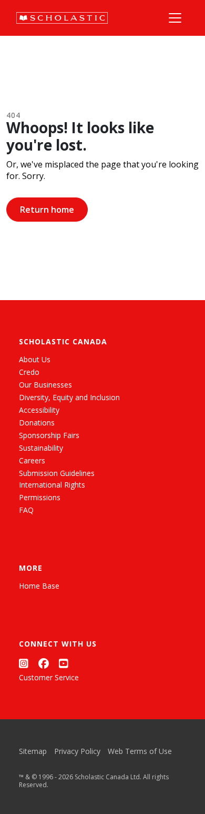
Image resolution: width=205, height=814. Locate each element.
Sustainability (41, 448)
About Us (34, 359)
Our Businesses (45, 385)
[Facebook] (43, 664)
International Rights (52, 485)
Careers (32, 460)
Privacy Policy (77, 751)
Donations (37, 423)
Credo (29, 372)
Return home (47, 209)
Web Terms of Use (140, 751)
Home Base (39, 586)
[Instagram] (23, 664)
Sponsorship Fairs (49, 435)
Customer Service (49, 677)
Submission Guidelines (57, 473)
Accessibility (39, 410)
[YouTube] (63, 664)
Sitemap (33, 751)
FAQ (26, 510)
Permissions (39, 497)
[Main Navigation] (175, 18)
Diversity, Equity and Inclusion (69, 397)
